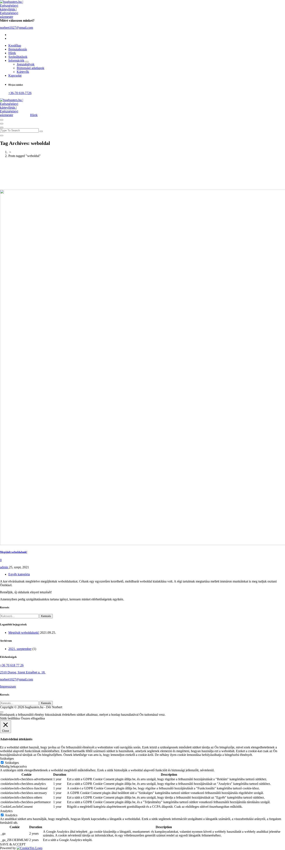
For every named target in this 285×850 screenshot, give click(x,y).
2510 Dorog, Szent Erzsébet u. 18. (22, 672)
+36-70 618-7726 (20, 93)
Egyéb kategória (19, 574)
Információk (16, 60)
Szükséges (12, 762)
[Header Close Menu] (1, 123)
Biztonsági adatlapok (30, 68)
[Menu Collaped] (1, 120)
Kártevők (23, 71)
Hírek (12, 53)
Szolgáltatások (17, 56)
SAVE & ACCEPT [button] (13, 844)
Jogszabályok (25, 64)
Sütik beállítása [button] (10, 718)
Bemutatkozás (17, 49)
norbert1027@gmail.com (16, 27)
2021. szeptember (20, 649)
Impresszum (8, 686)
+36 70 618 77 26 (12, 665)
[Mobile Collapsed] (27, 61)
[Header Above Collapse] (1, 127)
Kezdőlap (14, 45)
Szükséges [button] (7, 758)
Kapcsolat (14, 75)
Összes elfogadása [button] (33, 718)
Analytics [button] (6, 811)
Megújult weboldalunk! (13, 552)
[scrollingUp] (1, 712)
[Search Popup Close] (1, 135)
